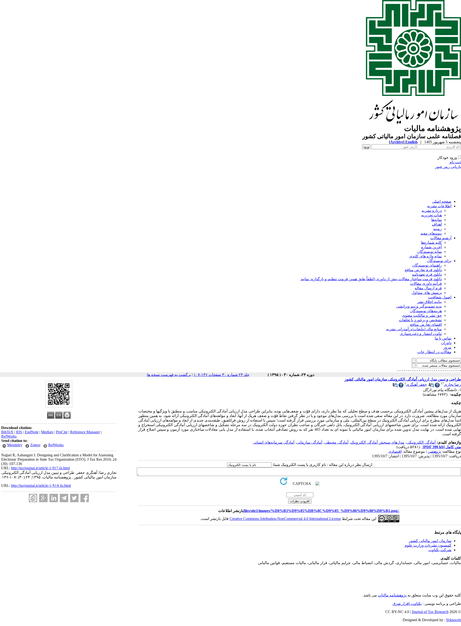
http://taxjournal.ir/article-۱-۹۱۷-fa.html (41, 485)
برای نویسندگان (439, 261)
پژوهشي (434, 451)
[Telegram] (64, 498)
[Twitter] (74, 498)
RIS (19, 432)
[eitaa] (33, 498)
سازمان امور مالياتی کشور (430, 541)
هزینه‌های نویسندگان (426, 311)
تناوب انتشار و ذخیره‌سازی (421, 334)
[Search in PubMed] (431, 386)
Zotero (35, 445)
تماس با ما (443, 338)
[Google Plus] (43, 498)
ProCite (61, 432)
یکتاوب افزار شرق (407, 604)
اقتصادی (395, 451)
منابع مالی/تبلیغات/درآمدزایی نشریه (414, 329)
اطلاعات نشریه (439, 206)
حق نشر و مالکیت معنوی (422, 315)
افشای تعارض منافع (426, 324)
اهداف (437, 224)
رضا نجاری (452, 384)
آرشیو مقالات (440, 238)
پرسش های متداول (427, 293)
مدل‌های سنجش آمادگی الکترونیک (377, 442)
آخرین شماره (431, 247)
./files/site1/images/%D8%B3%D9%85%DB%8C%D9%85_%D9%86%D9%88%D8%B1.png (321, 511)
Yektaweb (453, 620)
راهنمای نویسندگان (427, 265)
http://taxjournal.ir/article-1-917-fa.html (40, 468)
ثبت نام (455, 162)
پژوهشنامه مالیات (392, 595)
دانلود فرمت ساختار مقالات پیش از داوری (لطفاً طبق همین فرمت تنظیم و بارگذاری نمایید (371, 279)
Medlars (47, 432)
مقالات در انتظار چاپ (434, 352)
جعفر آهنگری (416, 384)
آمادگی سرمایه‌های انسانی (273, 442)
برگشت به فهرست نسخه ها (169, 375)
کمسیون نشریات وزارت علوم (428, 545)
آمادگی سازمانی (309, 442)
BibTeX (7, 432)
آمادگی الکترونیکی (421, 442)
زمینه (437, 229)
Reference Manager (85, 432)
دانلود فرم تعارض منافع (423, 270)
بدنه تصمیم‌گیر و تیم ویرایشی (419, 306)
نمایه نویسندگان (429, 252)
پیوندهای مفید (431, 233)
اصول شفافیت (439, 297)
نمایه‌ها (436, 220)
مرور (447, 347)
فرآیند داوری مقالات (426, 283)
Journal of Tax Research (430, 612)
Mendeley (14, 445)
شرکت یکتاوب (439, 550)
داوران (446, 343)
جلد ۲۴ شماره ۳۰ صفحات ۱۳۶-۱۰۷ (221, 375)
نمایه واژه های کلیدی (425, 256)
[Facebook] (84, 498)
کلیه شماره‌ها (431, 242)
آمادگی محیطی (336, 442)
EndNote (31, 432)
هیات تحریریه (431, 215)
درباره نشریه (432, 211)
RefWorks (9, 436)
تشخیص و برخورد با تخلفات (420, 320)
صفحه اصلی (441, 201)
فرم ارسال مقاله (428, 288)
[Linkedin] (53, 498)
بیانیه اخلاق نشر (429, 302)
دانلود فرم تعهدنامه (427, 274)
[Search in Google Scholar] (437, 386)
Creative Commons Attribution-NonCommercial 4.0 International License (285, 519)
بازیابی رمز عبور (448, 167)
